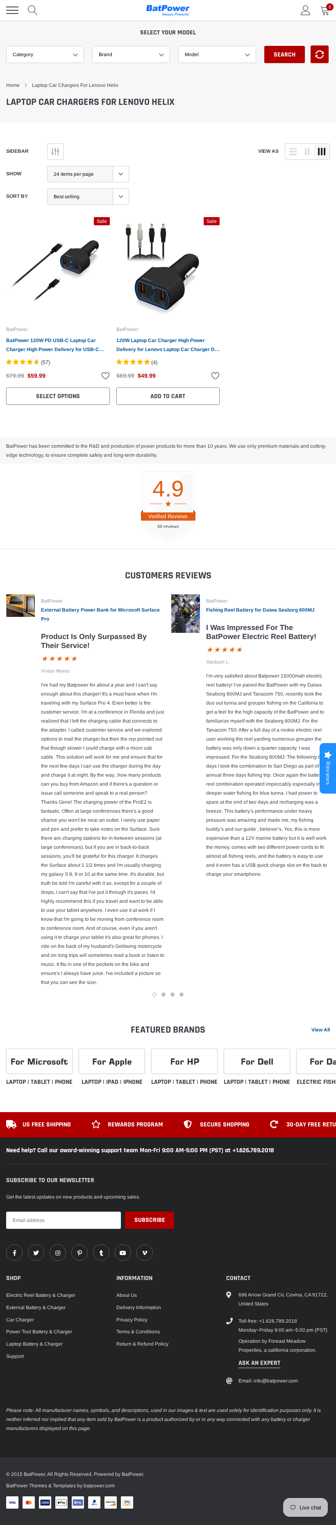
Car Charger (20, 1320)
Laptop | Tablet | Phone (39, 1082)
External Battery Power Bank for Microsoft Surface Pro (100, 614)
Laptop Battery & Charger (34, 1344)
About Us (126, 1295)
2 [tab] (163, 994)
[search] (33, 10)
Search (284, 54)
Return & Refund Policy (142, 1344)
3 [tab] (172, 994)
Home (13, 85)
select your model (168, 32)
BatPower (17, 329)
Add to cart (167, 396)
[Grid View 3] (321, 151)
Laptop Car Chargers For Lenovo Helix (75, 85)
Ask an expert (259, 1363)
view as (268, 151)
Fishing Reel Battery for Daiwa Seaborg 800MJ (260, 610)
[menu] (12, 10)
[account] (306, 10)
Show (13, 174)
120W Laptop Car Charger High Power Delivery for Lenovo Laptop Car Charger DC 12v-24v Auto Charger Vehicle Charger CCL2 (167, 346)
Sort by (17, 196)
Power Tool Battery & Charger (39, 1332)
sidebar (17, 151)
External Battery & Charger (36, 1307)
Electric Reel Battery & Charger (40, 1295)
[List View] (293, 151)
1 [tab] (154, 994)
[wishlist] (106, 376)
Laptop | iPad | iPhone (112, 1082)
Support (15, 1356)
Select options (58, 396)
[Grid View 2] (307, 151)
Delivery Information (138, 1307)
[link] (58, 269)
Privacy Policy (132, 1320)
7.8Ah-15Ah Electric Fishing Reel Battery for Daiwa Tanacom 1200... (103, 1491)
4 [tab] (181, 994)
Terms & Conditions (138, 1332)
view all (320, 1030)
